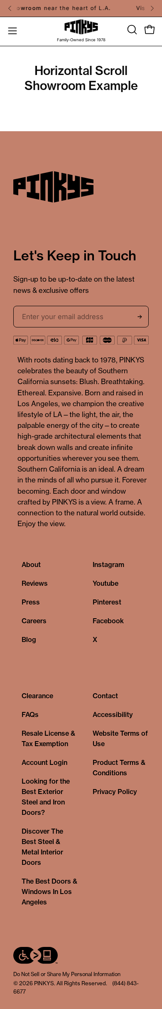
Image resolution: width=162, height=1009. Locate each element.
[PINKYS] (81, 27)
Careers (34, 621)
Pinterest (107, 602)
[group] (81, 8)
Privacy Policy (115, 791)
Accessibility (113, 714)
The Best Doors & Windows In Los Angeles (49, 891)
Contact (105, 696)
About (31, 564)
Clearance (37, 696)
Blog (29, 639)
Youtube (105, 583)
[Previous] (10, 8)
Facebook (108, 621)
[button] (131, 29)
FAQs (30, 714)
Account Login (44, 762)
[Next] (152, 8)
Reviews (35, 583)
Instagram (108, 564)
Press (31, 602)
